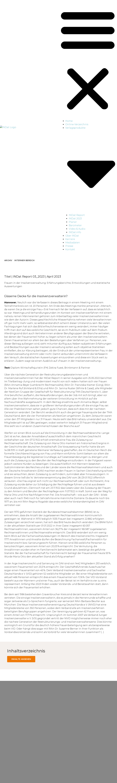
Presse (69, 246)
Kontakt (70, 249)
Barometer (75, 225)
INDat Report (77, 215)
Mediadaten (72, 242)
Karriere (70, 239)
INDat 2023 (75, 218)
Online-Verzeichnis (76, 124)
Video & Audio (77, 228)
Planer (73, 222)
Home (69, 121)
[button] (87, 59)
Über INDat (72, 235)
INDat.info (75, 232)
